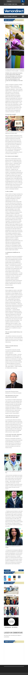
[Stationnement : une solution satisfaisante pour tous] (11, 621)
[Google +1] (14, 577)
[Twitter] (9, 577)
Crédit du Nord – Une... (11, 595)
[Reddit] (9, 579)
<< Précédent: (7, 570)
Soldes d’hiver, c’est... (11, 616)
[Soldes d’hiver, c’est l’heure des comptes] (11, 611)
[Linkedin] (5, 579)
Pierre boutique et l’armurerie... (11, 606)
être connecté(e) (12, 635)
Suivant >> (21, 570)
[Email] (14, 579)
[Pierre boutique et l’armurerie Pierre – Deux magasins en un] (11, 600)
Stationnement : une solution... (11, 627)
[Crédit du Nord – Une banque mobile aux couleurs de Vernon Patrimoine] (11, 590)
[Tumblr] (19, 577)
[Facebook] (5, 577)
